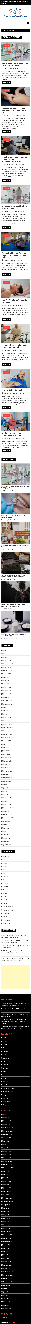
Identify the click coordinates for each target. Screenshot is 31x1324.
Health (5, 903)
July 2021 (6, 825)
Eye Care (5, 890)
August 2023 (7, 741)
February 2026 (7, 657)
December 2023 (8, 727)
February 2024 (7, 721)
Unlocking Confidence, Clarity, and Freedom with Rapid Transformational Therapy (14, 159)
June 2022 (6, 788)
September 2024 (8, 704)
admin (16, 68)
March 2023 (7, 758)
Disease (5, 883)
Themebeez (13, 1322)
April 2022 (6, 794)
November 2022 (8, 771)
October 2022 (7, 774)
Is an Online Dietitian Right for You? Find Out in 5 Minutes (15, 2)
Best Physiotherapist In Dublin (13, 390)
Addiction (6, 856)
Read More (6, 82)
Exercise (5, 887)
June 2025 (6, 677)
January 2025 (7, 691)
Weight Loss (7, 923)
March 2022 (7, 798)
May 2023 (6, 751)
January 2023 (7, 764)
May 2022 (6, 791)
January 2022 (7, 804)
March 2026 (7, 654)
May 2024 (6, 714)
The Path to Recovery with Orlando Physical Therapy (14, 207)
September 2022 (8, 778)
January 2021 (7, 845)
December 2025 (8, 664)
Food (4, 897)
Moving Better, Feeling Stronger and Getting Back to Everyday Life (15, 64)
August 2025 (7, 674)
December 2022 (8, 768)
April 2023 (6, 754)
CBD (4, 866)
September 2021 (8, 818)
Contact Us (4, 1317)
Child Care (6, 870)
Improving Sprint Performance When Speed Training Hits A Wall (13, 635)
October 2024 (7, 701)
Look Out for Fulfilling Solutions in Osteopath (14, 301)
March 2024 (7, 717)
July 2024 (6, 707)
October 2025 (7, 670)
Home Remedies (8, 910)
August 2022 (7, 781)
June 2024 (6, 711)
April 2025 (6, 684)
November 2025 (8, 667)
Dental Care (6, 876)
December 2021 (8, 808)
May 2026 (6, 650)
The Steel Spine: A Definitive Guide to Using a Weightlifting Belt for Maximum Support (14, 575)
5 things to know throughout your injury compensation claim (14, 346)
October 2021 (7, 814)
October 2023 (7, 734)
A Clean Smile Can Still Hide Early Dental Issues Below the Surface (14, 516)
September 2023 (8, 737)
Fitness (5, 893)
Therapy (6, 45)
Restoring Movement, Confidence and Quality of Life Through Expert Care (14, 110)
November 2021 (8, 811)
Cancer (5, 863)
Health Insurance (8, 907)
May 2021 (6, 831)
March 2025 (7, 687)
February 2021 (7, 841)
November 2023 (8, 731)
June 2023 (6, 748)
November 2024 (8, 697)
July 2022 (6, 784)
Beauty (5, 860)
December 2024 (8, 694)
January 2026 (7, 660)
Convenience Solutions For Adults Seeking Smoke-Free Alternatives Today (13, 605)
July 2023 (6, 744)
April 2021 (6, 835)
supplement (6, 913)
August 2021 (7, 821)
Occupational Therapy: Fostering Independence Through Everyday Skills (14, 255)
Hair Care (6, 900)
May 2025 (6, 681)
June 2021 (6, 828)
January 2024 (7, 724)
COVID (5, 873)
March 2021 (7, 838)
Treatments (6, 920)
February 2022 (7, 801)
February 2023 (7, 761)
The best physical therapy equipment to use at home (11, 434)
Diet (4, 880)
